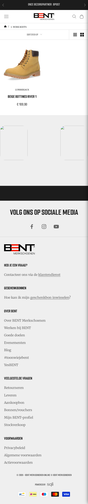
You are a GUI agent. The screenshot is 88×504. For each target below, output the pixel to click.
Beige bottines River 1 (22, 96)
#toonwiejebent (16, 357)
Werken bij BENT (17, 328)
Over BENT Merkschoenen (25, 320)
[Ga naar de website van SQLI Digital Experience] (50, 484)
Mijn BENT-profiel (18, 417)
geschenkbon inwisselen (49, 297)
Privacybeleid (14, 448)
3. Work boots (19, 27)
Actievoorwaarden (18, 462)
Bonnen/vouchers (18, 410)
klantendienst (49, 275)
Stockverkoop (15, 425)
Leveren (10, 395)
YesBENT (11, 365)
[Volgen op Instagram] (44, 226)
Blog (7, 350)
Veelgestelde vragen (18, 378)
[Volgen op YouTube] (56, 226)
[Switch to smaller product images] (82, 34)
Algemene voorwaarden (23, 455)
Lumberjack (22, 89)
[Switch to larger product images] (75, 34)
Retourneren (14, 388)
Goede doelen (14, 335)
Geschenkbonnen (15, 288)
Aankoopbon (14, 403)
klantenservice (54, 5)
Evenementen (15, 343)
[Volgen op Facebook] (32, 226)
